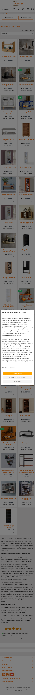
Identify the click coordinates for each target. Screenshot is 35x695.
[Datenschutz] (2, 364)
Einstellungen (17, 381)
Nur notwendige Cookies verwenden (17, 377)
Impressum (12, 367)
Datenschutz (5, 367)
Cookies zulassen (17, 373)
